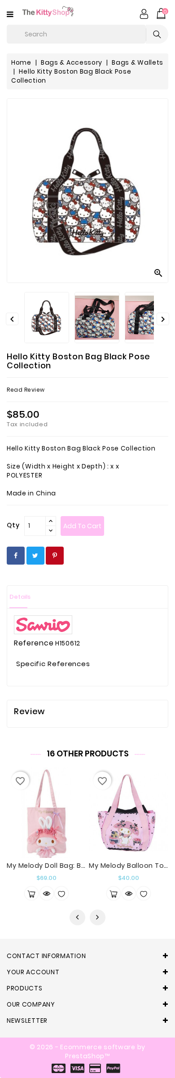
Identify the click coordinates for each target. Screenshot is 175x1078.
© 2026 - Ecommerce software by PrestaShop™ (87, 1051)
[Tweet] (35, 556)
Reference (33, 643)
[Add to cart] (31, 893)
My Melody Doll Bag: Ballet (51, 865)
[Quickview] (46, 893)
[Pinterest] (55, 556)
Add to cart (82, 525)
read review (26, 389)
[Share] (16, 556)
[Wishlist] (61, 893)
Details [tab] (20, 596)
